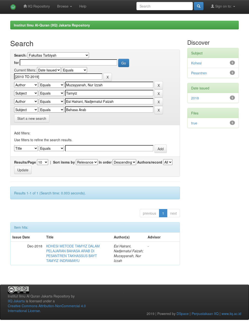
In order (105, 162)
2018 (195, 98)
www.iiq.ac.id (231, 313)
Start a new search (31, 118)
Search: (20, 55)
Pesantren (199, 72)
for (16, 62)
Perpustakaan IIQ (205, 313)
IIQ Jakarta (16, 300)
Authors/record (149, 162)
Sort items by (64, 162)
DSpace (183, 313)
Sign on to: (223, 6)
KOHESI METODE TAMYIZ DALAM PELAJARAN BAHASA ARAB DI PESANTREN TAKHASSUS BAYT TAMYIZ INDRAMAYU (73, 253)
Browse (63, 6)
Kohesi (196, 63)
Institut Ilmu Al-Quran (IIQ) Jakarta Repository (52, 25)
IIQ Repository (38, 6)
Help (82, 6)
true (194, 123)
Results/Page (25, 162)
